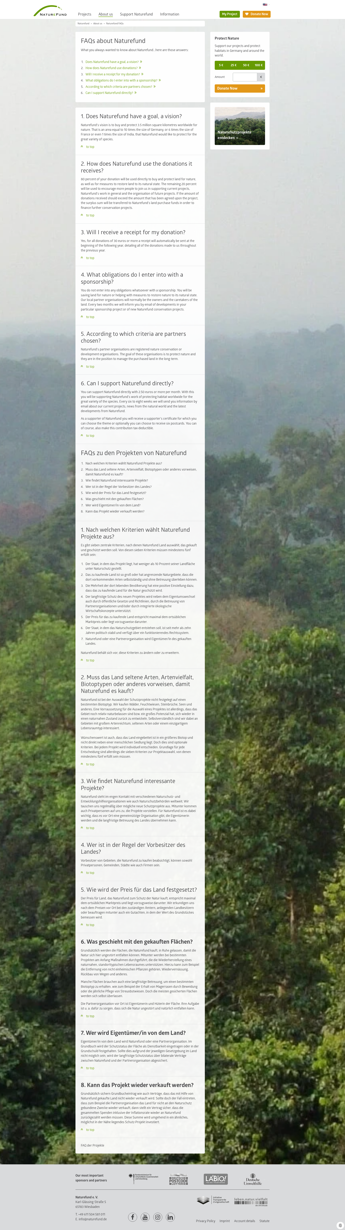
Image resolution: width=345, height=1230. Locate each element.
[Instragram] (157, 1217)
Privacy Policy (205, 1221)
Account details (244, 1221)
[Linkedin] (170, 1217)
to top (90, 147)
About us (105, 14)
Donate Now (259, 14)
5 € (221, 65)
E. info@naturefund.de (91, 1219)
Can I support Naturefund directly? (109, 93)
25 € (233, 65)
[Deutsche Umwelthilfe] (253, 1184)
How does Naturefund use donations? (112, 68)
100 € (259, 65)
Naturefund (83, 23)
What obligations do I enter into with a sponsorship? (121, 80)
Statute (264, 1221)
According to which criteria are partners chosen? (119, 87)
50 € (246, 65)
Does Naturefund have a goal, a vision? (112, 62)
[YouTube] (145, 1217)
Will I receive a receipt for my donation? (113, 74)
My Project (229, 14)
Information (169, 14)
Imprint (225, 1221)
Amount (220, 77)
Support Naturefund (136, 14)
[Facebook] (132, 1217)
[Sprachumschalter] (266, 5)
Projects (84, 14)
